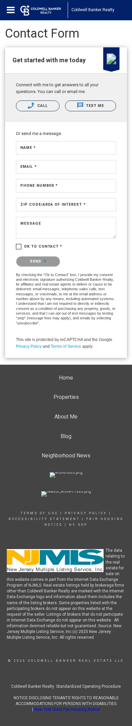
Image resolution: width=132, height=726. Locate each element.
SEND (36, 261)
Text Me (94, 106)
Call (42, 106)
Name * (28, 147)
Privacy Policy (29, 346)
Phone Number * (39, 185)
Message (30, 223)
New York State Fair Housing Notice (67, 709)
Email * (28, 166)
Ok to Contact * (43, 246)
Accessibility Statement (44, 519)
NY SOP (78, 524)
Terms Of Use (39, 513)
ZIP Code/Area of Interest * (53, 204)
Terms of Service (66, 346)
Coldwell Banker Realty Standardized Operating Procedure (66, 686)
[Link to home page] (44, 10)
